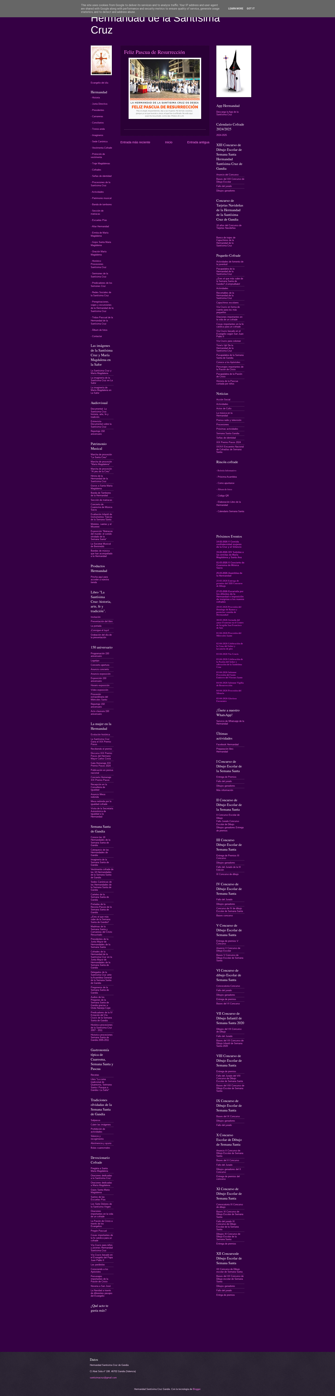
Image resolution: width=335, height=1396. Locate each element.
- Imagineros (97, 135)
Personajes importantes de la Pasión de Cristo (99, 1279)
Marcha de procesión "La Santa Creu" (101, 455)
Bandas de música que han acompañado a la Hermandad (101, 553)
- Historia (95, 97)
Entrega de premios (226, 999)
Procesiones (222, 424)
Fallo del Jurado (224, 899)
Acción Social (223, 399)
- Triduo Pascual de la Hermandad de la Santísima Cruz (102, 320)
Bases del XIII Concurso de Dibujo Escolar (230, 180)
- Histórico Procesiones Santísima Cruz (98, 264)
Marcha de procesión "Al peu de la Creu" (101, 470)
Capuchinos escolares (227, 302)
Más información (224, 790)
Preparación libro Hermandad (224, 750)
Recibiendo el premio (101, 749)
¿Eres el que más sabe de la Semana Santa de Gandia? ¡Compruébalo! (229, 281)
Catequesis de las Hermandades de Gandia (100, 852)
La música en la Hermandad (224, 414)
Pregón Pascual (99, 1230)
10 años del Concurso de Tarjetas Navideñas (228, 226)
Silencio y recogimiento (97, 1137)
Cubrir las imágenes (101, 1124)
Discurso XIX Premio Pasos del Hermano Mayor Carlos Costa (101, 756)
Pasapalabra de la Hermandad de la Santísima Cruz (225, 271)
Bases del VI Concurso (228, 1003)
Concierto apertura (100, 665)
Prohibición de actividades (98, 1130)
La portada (96, 626)
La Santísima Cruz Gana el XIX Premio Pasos (101, 742)
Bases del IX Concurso (228, 1116)
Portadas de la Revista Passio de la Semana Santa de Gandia (101, 908)
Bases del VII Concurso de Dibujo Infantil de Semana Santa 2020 (230, 1043)
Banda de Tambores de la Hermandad (101, 494)
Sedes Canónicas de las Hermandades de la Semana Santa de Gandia (101, 886)
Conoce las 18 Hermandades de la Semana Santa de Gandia (100, 841)
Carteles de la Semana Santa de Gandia (100, 897)
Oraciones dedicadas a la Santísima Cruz (101, 1176)
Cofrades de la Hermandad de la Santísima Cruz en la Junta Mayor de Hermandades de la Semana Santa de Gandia (101, 959)
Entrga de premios (225, 1295)
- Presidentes (97, 110)
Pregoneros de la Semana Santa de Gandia (100, 990)
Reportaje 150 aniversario (98, 432)
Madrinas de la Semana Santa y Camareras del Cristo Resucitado (101, 930)
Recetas (95, 1075)
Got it (251, 8)
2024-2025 (221, 135)
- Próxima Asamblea (226, 477)
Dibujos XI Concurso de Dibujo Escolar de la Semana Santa (228, 1237)
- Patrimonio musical (101, 198)
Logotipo (95, 660)
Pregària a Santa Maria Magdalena (99, 1169)
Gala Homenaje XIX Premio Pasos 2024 (101, 764)
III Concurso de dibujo (227, 874)
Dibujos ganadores (225, 190)
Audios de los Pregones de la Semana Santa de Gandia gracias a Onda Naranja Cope (100, 1002)
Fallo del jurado (224, 186)
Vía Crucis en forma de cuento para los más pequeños (228, 310)
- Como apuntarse (225, 483)
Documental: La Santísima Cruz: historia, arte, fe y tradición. (100, 413)
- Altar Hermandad (100, 226)
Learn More (235, 8)
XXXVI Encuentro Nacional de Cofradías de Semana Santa (230, 449)
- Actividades (97, 192)
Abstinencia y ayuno (101, 1143)
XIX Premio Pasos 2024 (228, 442)
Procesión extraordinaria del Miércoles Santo (99, 697)
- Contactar (96, 336)
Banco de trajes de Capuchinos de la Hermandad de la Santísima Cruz (225, 241)
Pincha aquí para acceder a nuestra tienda (100, 580)
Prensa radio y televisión (228, 420)
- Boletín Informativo (226, 470)
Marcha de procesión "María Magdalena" (101, 463)
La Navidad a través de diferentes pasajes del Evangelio (101, 1293)
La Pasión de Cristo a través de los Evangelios (102, 1224)
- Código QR (222, 495)
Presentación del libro (102, 621)
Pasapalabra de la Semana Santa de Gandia (230, 356)
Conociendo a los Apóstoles (99, 1270)
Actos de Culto (223, 408)
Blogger (196, 1389)
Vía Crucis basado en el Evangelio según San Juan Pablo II (229, 334)
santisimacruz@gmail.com (103, 1377)
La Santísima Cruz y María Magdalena (101, 372)
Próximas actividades (227, 429)
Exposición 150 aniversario (98, 679)
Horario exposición (100, 685)
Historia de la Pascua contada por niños (227, 382)
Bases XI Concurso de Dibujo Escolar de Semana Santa (229, 1214)
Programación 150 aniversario (100, 654)
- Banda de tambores (101, 204)
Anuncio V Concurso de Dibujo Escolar (228, 949)
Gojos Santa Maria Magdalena (100, 1191)
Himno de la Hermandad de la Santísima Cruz (99, 479)
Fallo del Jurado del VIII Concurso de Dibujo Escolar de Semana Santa (229, 1078)
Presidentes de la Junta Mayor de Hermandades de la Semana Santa (100, 943)
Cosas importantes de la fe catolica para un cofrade (102, 1238)
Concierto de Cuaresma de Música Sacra (101, 507)
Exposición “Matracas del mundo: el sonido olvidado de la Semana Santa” (102, 535)
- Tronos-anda (98, 129)
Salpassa (95, 1120)
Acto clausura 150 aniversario (100, 712)
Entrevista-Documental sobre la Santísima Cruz (101, 424)
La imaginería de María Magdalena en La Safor (101, 390)
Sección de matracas (101, 500)
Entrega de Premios (226, 777)
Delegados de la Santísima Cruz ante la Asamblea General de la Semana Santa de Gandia (101, 977)
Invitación (95, 617)
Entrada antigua (198, 142)
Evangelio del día (99, 82)
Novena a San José (101, 1286)
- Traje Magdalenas (100, 163)
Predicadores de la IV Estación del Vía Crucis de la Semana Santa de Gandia (102, 1016)
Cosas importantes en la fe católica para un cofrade (230, 325)
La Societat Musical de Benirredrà (101, 545)
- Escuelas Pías (99, 220)
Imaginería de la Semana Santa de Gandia (100, 862)
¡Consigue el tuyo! (100, 630)
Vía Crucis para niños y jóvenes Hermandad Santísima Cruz (102, 1248)
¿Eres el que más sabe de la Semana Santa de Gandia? (100, 919)
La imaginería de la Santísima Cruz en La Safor (102, 380)
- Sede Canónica (99, 141)
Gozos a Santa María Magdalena (101, 487)
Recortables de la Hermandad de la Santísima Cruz (225, 296)
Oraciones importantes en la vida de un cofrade (102, 1214)
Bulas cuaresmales (100, 1147)
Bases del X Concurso (227, 1160)
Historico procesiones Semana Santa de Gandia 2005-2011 (102, 1037)
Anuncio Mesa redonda (98, 795)
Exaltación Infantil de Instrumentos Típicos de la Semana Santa (101, 517)
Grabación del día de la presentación (101, 636)
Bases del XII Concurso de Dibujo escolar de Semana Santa (230, 1279)
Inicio (168, 142)
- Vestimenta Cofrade (101, 147)
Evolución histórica (100, 734)
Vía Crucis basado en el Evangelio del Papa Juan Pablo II (102, 1258)
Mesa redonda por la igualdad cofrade (101, 802)
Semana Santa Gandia (227, 433)
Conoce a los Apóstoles (228, 362)
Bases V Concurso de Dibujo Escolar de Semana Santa (229, 958)
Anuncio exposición (100, 674)
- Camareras (97, 116)
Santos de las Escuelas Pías (98, 1198)
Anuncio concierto (100, 669)
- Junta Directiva (99, 104)
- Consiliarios (97, 122)
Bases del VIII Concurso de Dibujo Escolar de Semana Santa (230, 1088)
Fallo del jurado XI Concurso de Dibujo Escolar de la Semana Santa (227, 1225)
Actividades (222, 288)
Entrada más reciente (135, 142)
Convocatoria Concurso (228, 986)
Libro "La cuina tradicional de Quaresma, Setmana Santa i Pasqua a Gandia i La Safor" (101, 1084)
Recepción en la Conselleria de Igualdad (99, 787)
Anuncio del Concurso (227, 174)
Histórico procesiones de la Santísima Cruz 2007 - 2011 (102, 1028)
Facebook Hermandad (227, 744)
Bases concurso (224, 915)
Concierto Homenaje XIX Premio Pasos (101, 778)
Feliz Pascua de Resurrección (154, 51)
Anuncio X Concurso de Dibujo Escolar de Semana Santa (229, 1153)
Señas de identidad (226, 437)
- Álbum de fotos (99, 330)
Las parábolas (98, 1264)
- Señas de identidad (101, 176)
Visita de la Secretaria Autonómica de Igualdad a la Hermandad (102, 812)
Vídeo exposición (99, 690)
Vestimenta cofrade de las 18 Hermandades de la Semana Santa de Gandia (102, 873)
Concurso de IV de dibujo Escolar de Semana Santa (229, 909)
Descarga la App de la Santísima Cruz (227, 113)
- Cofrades (96, 169)
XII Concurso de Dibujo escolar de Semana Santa (229, 1270)
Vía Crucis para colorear (228, 341)
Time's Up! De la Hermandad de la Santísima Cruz (224, 348)
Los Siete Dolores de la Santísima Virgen (101, 1205)
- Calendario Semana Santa (230, 511)
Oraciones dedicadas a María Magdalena (101, 1184)
